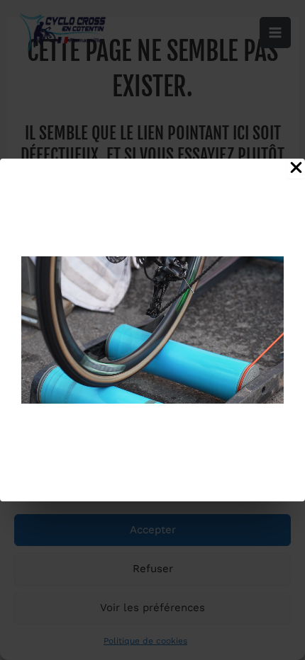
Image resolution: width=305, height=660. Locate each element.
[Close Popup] (296, 168)
